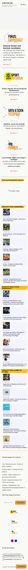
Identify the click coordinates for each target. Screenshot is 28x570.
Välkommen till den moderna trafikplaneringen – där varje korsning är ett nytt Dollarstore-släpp (14, 430)
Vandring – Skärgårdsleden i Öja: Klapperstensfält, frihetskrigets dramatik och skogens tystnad (15, 280)
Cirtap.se (7, 3)
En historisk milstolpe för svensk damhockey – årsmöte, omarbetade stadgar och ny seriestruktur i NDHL (13, 302)
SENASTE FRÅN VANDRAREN (12, 207)
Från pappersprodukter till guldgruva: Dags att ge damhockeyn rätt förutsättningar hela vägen (14, 334)
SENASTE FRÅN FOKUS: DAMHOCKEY (10, 287)
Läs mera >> (7, 64)
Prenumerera (20, 502)
